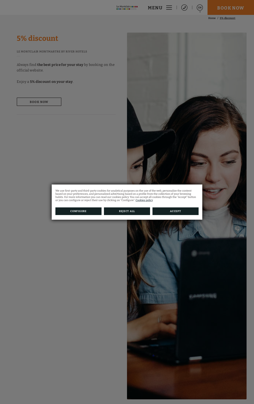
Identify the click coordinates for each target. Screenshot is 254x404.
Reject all (127, 211)
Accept (175, 211)
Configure (78, 211)
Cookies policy (144, 200)
